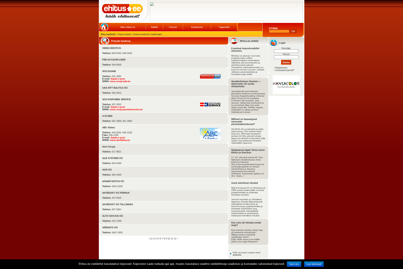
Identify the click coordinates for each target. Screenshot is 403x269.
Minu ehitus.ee (127, 27)
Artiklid (154, 27)
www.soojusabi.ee (120, 81)
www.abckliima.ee (120, 140)
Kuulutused (197, 27)
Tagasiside (224, 27)
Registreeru (281, 67)
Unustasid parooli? (284, 70)
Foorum (173, 27)
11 (172, 238)
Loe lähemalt (313, 264)
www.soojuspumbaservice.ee (126, 109)
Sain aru (294, 264)
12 (175, 238)
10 (168, 238)
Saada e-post (118, 78)
